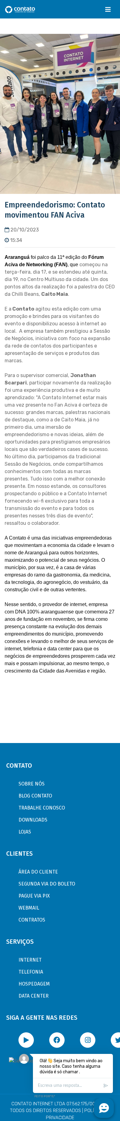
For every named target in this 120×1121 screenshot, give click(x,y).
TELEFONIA (30, 972)
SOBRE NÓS (31, 784)
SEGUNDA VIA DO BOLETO (46, 884)
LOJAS (24, 832)
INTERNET (30, 960)
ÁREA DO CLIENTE (38, 872)
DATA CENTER (33, 996)
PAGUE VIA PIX (34, 896)
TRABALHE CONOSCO (41, 808)
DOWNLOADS (32, 820)
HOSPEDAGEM (34, 984)
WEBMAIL (28, 908)
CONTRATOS (31, 920)
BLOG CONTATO (35, 796)
